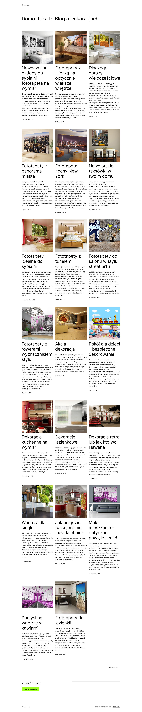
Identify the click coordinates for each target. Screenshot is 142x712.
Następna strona (114, 667)
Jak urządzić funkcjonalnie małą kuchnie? (69, 527)
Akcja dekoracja (65, 346)
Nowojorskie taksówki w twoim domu (101, 171)
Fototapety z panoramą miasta (34, 171)
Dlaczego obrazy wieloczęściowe (104, 73)
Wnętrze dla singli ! (34, 525)
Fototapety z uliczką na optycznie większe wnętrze (68, 78)
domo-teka (25, 5)
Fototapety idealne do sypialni (33, 261)
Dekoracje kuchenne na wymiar (34, 442)
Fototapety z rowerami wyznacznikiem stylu (37, 351)
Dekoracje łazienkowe (66, 439)
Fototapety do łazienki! (69, 620)
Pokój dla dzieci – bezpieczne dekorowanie (104, 349)
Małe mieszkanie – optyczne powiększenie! (103, 530)
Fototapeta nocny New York (66, 171)
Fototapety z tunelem (68, 259)
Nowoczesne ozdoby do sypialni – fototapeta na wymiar (35, 78)
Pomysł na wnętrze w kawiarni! (32, 623)
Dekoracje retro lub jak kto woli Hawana (104, 442)
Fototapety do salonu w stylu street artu (103, 261)
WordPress (116, 707)
